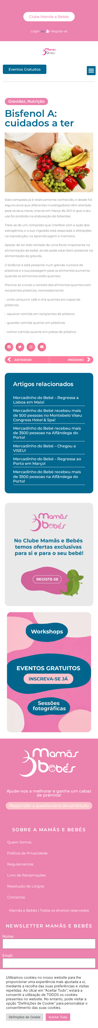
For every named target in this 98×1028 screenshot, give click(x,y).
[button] (91, 70)
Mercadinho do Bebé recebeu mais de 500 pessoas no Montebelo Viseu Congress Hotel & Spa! (47, 415)
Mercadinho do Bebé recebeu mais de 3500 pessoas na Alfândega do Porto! (47, 433)
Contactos (16, 897)
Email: (7, 955)
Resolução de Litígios (25, 886)
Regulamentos (20, 864)
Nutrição (35, 101)
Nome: (8, 936)
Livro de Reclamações (26, 875)
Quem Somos (19, 842)
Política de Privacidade (27, 853)
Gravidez (16, 101)
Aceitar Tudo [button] (58, 1017)
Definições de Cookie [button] (24, 1017)
